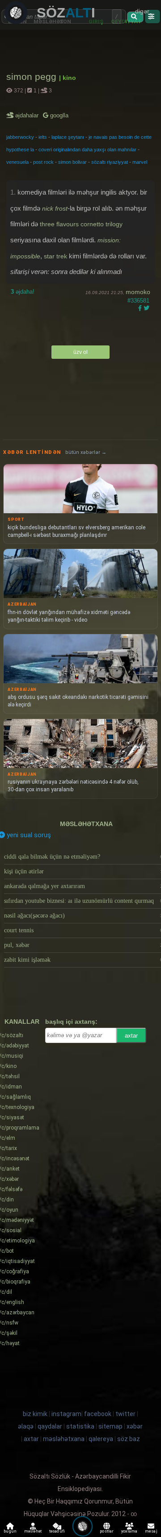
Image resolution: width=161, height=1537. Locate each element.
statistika (80, 1426)
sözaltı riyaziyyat (109, 162)
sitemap (110, 1426)
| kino (67, 77)
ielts (42, 137)
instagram (66, 1413)
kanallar (21, 1021)
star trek (55, 256)
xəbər (135, 1426)
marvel (139, 162)
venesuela (17, 162)
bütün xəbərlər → (85, 452)
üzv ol (80, 352)
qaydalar (50, 1426)
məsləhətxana (86, 823)
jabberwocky (20, 137)
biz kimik (36, 1413)
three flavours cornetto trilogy (81, 224)
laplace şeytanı (67, 137)
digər (142, 11)
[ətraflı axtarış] (152, 16)
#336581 (138, 300)
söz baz (128, 1438)
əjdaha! (22, 291)
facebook (97, 1413)
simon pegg (32, 76)
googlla (58, 115)
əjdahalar (27, 115)
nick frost (55, 208)
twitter (125, 1413)
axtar (131, 1035)
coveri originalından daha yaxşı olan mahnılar (87, 149)
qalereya (101, 1438)
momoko (138, 291)
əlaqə (26, 1426)
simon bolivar (72, 162)
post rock (43, 162)
